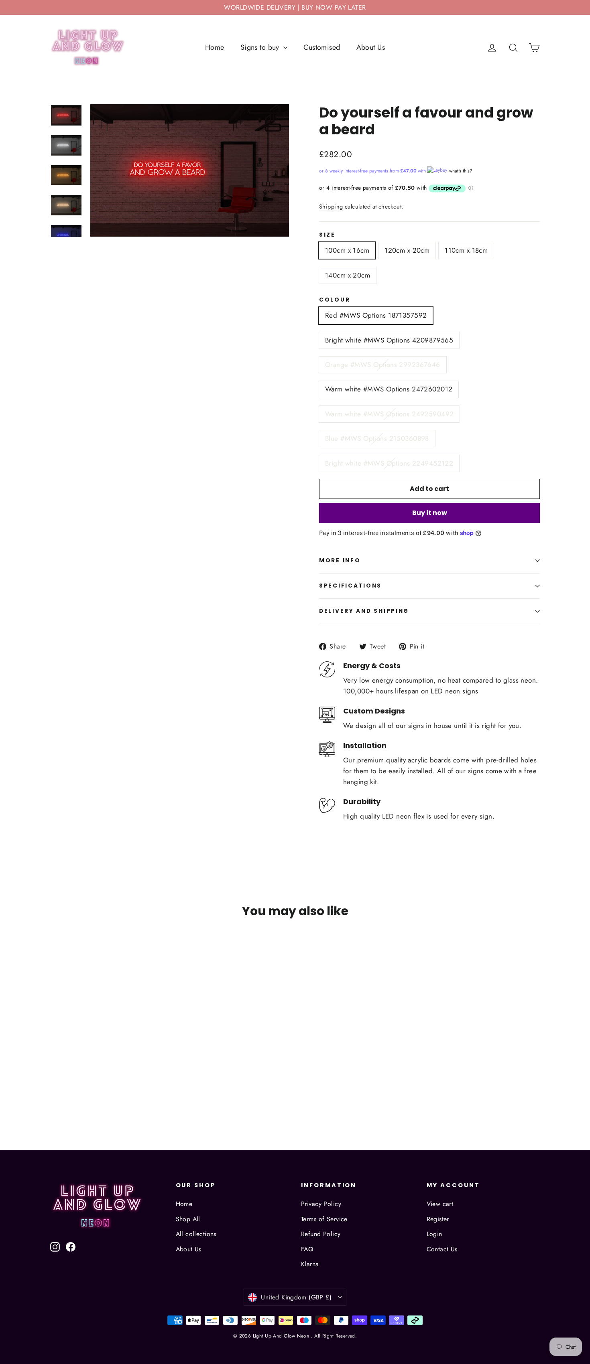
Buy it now (429, 512)
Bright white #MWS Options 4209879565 (389, 340)
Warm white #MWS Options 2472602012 (388, 389)
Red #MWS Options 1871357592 (376, 315)
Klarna (310, 1264)
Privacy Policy (321, 1203)
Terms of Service (324, 1219)
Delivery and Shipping (364, 611)
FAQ (307, 1249)
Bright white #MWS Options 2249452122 (389, 463)
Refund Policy (321, 1233)
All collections (196, 1233)
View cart (440, 1203)
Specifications (350, 586)
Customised (321, 47)
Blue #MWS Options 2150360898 (377, 438)
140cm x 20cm (347, 275)
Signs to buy (261, 47)
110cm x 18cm (466, 250)
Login (434, 1233)
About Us (370, 47)
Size (327, 235)
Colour (334, 300)
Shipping (331, 207)
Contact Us (442, 1249)
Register (438, 1219)
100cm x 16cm (347, 250)
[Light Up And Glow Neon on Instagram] (55, 1246)
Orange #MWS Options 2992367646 (382, 364)
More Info (339, 560)
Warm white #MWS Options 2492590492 (389, 414)
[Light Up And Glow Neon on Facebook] (70, 1246)
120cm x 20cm (407, 250)
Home (214, 47)
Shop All (188, 1219)
